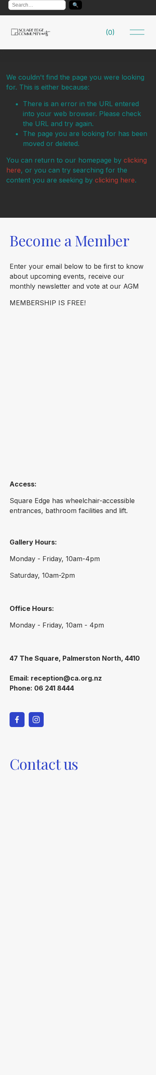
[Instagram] (36, 719)
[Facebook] (17, 719)
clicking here (115, 180)
